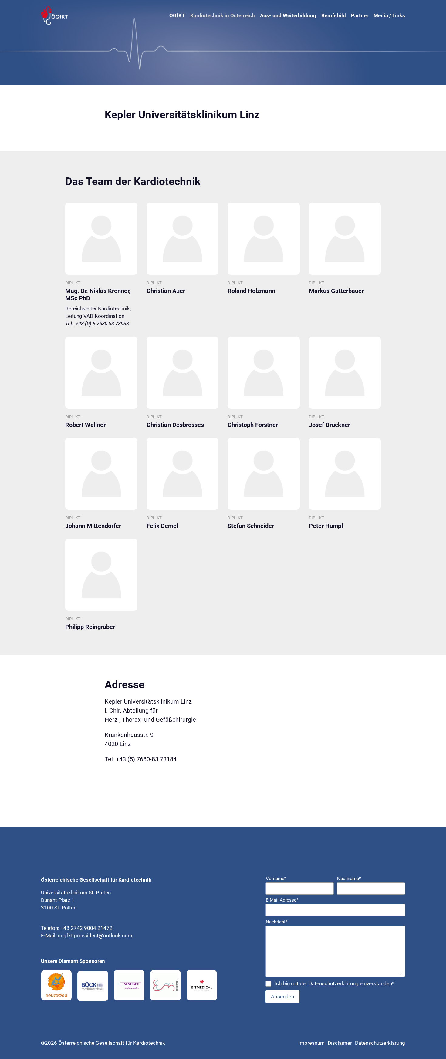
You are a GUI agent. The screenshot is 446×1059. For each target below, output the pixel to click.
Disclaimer (340, 1043)
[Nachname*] (371, 888)
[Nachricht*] (335, 951)
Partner (359, 15)
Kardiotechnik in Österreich (222, 15)
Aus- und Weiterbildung (288, 15)
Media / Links (389, 15)
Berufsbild (333, 15)
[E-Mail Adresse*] (335, 910)
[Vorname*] (299, 888)
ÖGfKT (177, 15)
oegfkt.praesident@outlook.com (95, 936)
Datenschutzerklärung (334, 983)
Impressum (311, 1043)
